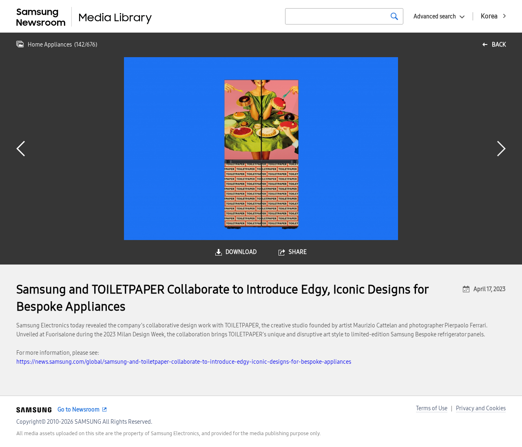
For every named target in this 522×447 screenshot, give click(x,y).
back (499, 44)
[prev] (20, 148)
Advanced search (435, 16)
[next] (501, 148)
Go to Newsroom (79, 409)
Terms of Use (431, 408)
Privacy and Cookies (481, 408)
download (241, 252)
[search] (394, 16)
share (298, 252)
